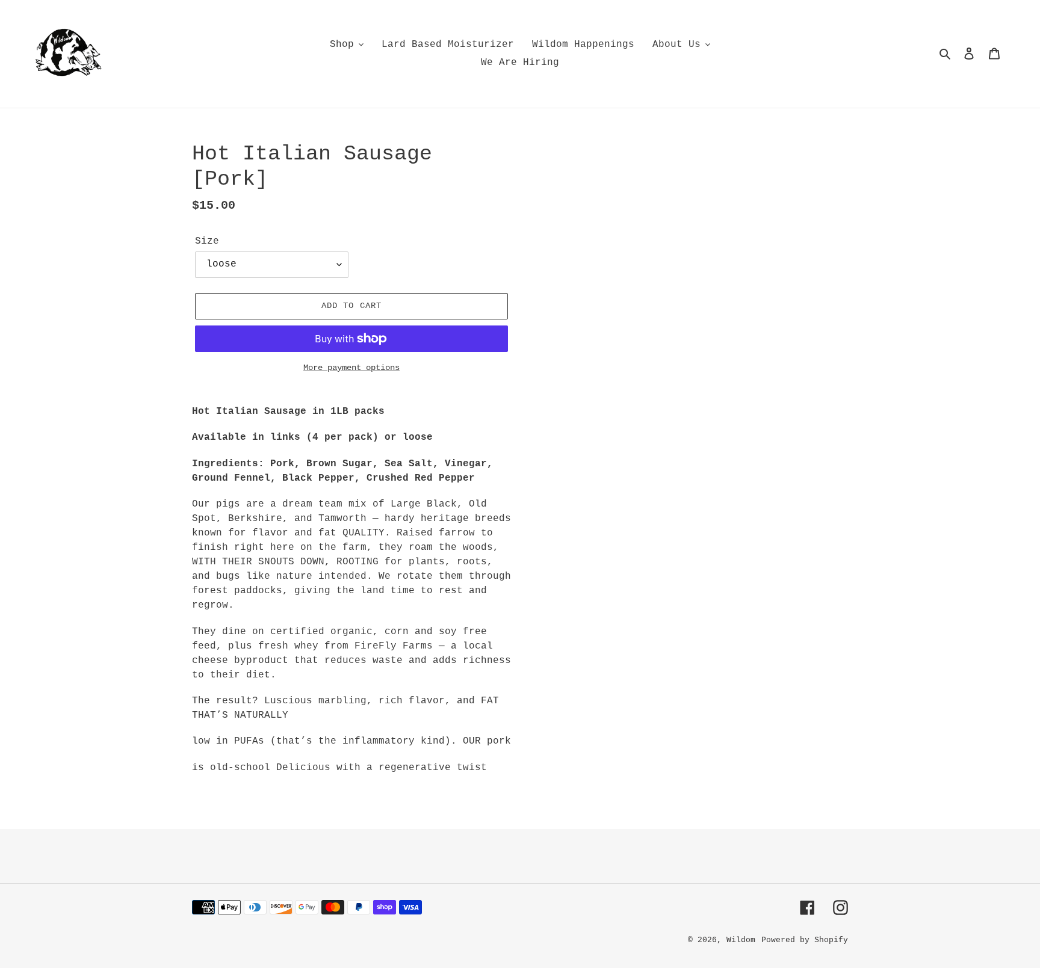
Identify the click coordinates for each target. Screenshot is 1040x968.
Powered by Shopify (804, 940)
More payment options (351, 367)
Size (207, 241)
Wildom (740, 940)
